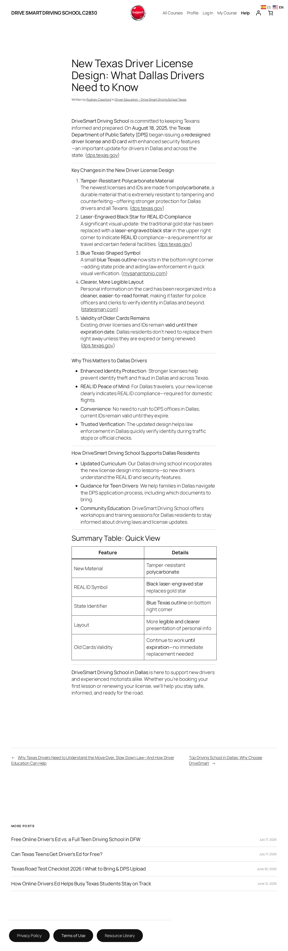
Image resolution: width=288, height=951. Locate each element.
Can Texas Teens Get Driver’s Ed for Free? (56, 854)
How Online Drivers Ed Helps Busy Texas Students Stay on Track (81, 883)
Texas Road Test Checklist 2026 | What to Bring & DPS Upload (78, 868)
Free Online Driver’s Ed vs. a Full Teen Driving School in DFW (75, 839)
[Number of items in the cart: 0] (271, 13)
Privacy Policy (29, 935)
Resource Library (120, 935)
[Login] (258, 13)
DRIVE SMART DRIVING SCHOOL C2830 (54, 12)
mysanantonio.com (144, 273)
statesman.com (99, 309)
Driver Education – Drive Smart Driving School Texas (150, 99)
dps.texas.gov (102, 155)
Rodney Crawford (98, 99)
